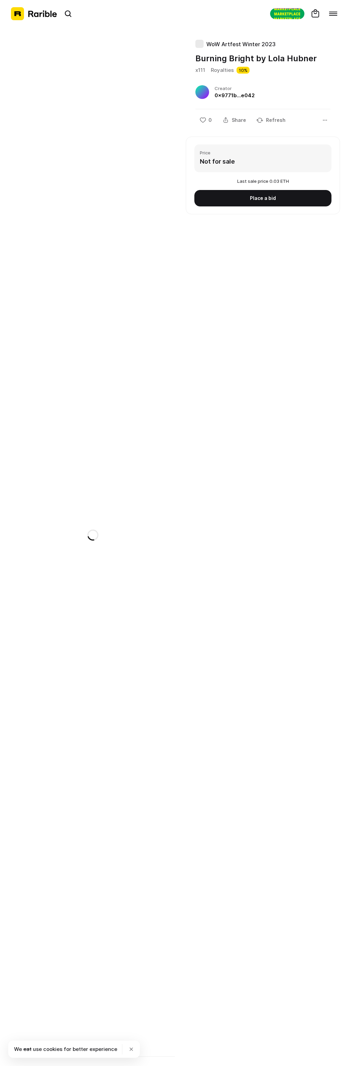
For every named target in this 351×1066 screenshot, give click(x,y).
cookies (52, 1049)
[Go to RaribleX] (287, 13)
